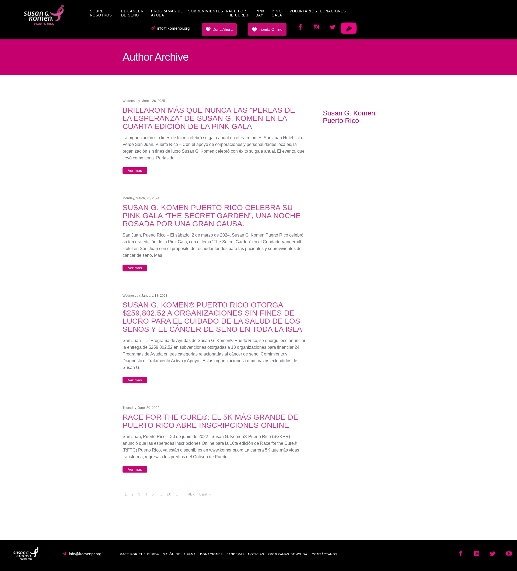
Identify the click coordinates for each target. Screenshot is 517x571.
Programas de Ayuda (287, 554)
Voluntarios (303, 11)
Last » (205, 494)
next (192, 494)
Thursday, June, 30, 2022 (141, 408)
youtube (316, 28)
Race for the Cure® (237, 13)
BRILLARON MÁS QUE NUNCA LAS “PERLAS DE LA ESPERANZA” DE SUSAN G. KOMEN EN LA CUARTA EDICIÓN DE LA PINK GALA (209, 118)
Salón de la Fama (179, 554)
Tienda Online (270, 29)
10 (169, 494)
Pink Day (260, 13)
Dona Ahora (222, 29)
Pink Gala (277, 13)
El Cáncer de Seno (132, 13)
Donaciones (333, 11)
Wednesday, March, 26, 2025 (144, 101)
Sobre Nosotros (101, 13)
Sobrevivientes (205, 11)
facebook (300, 28)
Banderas (235, 554)
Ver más (135, 170)
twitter (332, 28)
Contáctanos (324, 554)
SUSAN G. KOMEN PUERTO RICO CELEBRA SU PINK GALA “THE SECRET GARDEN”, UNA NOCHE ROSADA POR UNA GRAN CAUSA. (212, 215)
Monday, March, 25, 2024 (141, 198)
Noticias (256, 554)
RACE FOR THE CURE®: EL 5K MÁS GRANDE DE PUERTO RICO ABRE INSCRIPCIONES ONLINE (210, 421)
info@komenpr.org (173, 28)
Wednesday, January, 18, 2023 (145, 296)
